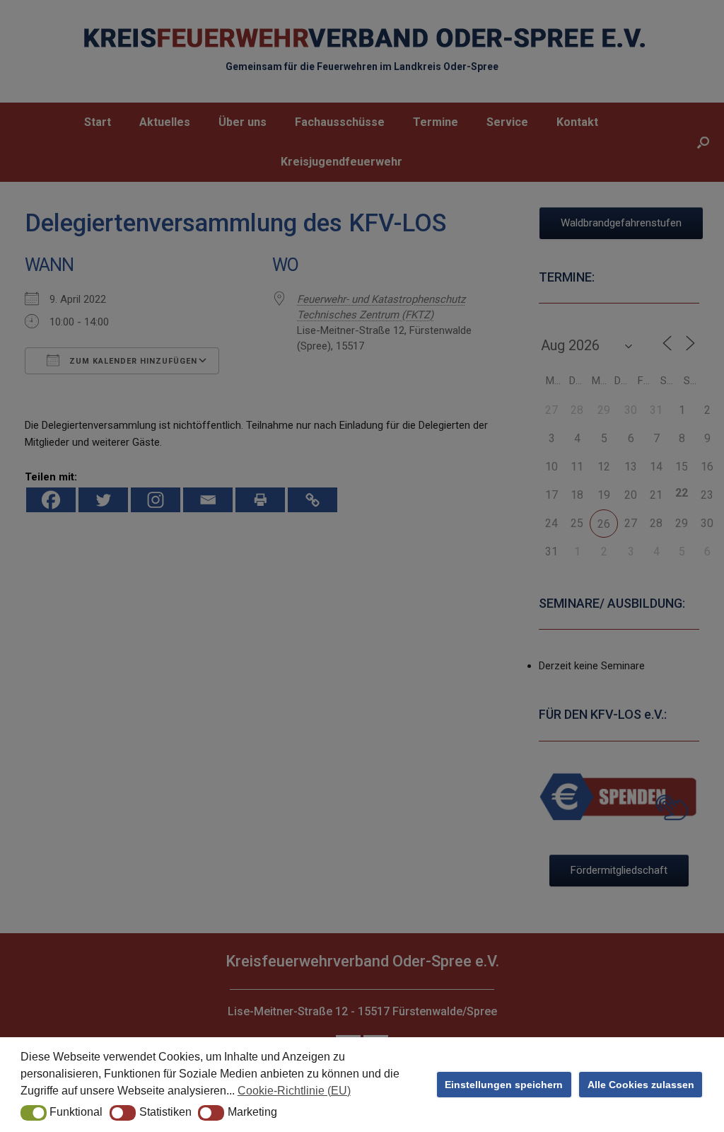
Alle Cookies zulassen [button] (641, 1084)
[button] (34, 1113)
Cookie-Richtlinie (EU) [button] (294, 1091)
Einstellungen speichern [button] (504, 1084)
